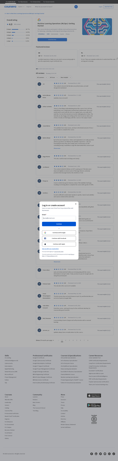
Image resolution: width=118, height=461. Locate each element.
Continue (59, 224)
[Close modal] (75, 204)
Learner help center (58, 251)
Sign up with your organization (50, 249)
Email (44, 215)
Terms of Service (51, 256)
